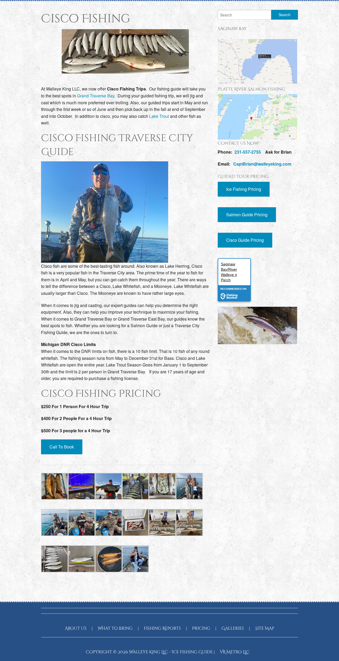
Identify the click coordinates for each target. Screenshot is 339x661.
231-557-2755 (247, 152)
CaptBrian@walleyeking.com (262, 164)
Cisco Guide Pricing (245, 240)
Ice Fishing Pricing (243, 189)
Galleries (232, 628)
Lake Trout (159, 116)
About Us (76, 628)
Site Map (264, 628)
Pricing (201, 628)
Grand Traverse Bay (95, 96)
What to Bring (115, 628)
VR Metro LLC (234, 652)
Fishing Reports (162, 628)
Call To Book (62, 447)
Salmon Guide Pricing (246, 214)
